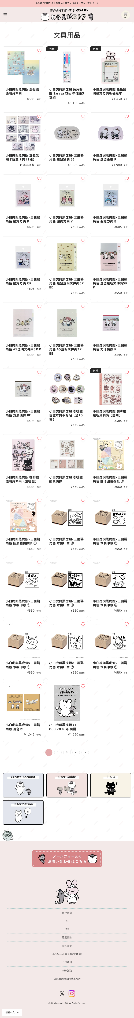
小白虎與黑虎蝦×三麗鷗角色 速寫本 (23, 727)
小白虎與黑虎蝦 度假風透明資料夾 (22, 91)
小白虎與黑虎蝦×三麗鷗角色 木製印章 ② (66, 665)
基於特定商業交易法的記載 (67, 954)
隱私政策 (67, 945)
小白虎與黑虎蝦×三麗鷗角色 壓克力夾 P (23, 219)
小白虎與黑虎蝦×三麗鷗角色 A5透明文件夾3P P (23, 347)
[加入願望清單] (39, 50)
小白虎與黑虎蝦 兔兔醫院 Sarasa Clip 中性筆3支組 (66, 93)
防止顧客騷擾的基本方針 (67, 978)
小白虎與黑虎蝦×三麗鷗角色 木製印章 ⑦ (110, 541)
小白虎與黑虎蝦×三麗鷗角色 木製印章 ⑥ (23, 603)
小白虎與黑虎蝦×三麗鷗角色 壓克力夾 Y (66, 219)
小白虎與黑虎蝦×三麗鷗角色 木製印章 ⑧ (66, 541)
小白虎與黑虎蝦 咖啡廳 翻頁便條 (66, 479)
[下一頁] (85, 752)
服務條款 (67, 937)
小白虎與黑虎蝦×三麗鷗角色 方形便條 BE (23, 413)
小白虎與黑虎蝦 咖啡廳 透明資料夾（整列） (109, 413)
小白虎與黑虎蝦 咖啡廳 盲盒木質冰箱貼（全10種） (66, 415)
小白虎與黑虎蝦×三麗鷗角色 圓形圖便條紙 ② (110, 479)
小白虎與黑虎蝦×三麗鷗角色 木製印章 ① (110, 665)
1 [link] (49, 752)
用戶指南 (67, 912)
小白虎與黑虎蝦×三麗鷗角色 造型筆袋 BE (66, 157)
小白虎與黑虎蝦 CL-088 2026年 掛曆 (64, 727)
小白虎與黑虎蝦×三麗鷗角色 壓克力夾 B (110, 219)
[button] (5, 15)
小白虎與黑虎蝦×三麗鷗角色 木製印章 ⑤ (66, 603)
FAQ (67, 921)
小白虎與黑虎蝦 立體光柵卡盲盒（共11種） (22, 157)
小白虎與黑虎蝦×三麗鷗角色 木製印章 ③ (23, 665)
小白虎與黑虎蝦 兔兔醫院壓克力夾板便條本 (109, 91)
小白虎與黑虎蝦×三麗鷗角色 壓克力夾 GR (23, 281)
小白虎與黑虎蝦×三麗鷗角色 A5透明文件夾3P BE (66, 349)
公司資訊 (67, 962)
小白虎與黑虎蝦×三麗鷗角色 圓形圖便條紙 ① (23, 541)
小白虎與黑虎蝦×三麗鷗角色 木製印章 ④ (110, 603)
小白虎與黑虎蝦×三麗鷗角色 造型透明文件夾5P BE (66, 283)
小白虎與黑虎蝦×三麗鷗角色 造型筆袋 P (110, 157)
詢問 (67, 929)
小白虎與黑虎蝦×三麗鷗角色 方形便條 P (110, 347)
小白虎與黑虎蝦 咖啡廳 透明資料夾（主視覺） (22, 479)
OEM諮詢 (67, 970)
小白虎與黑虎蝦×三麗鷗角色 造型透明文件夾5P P (110, 283)
